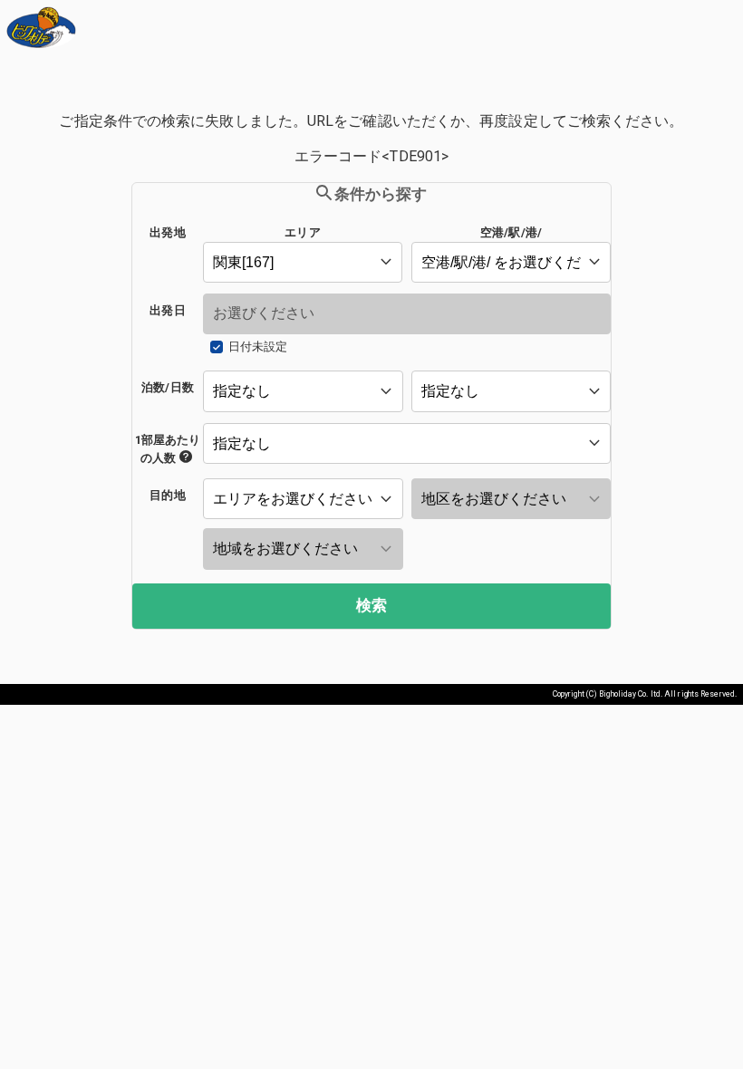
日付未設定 (257, 346)
